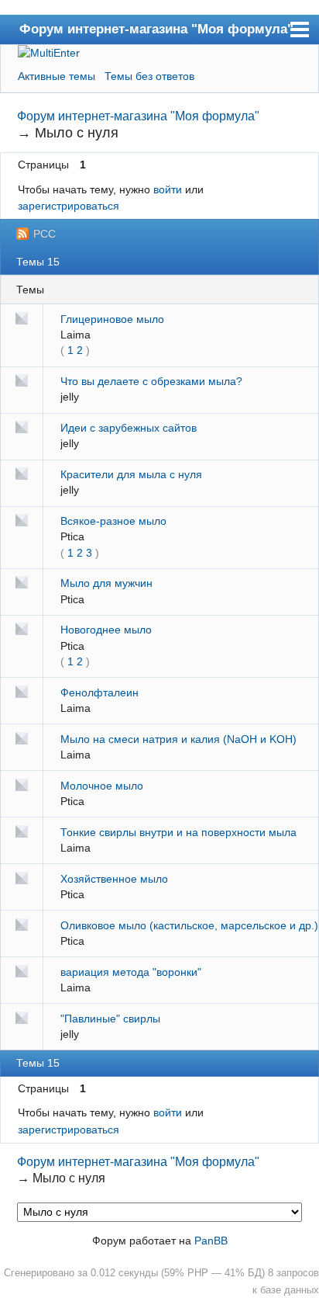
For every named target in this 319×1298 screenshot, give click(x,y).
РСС (44, 233)
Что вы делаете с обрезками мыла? (151, 381)
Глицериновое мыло (112, 319)
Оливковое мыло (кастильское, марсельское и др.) (189, 925)
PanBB (211, 1240)
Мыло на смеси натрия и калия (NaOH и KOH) (178, 739)
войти (167, 189)
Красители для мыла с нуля (131, 474)
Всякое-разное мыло (113, 521)
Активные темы (56, 76)
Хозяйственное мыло (114, 879)
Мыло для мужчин (106, 583)
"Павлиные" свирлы (110, 1018)
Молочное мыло (101, 785)
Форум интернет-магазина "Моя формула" (156, 28)
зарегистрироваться (68, 206)
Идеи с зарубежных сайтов (128, 428)
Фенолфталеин (99, 692)
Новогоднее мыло (106, 629)
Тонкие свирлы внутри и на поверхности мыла (178, 832)
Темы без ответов (149, 76)
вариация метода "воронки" (130, 972)
